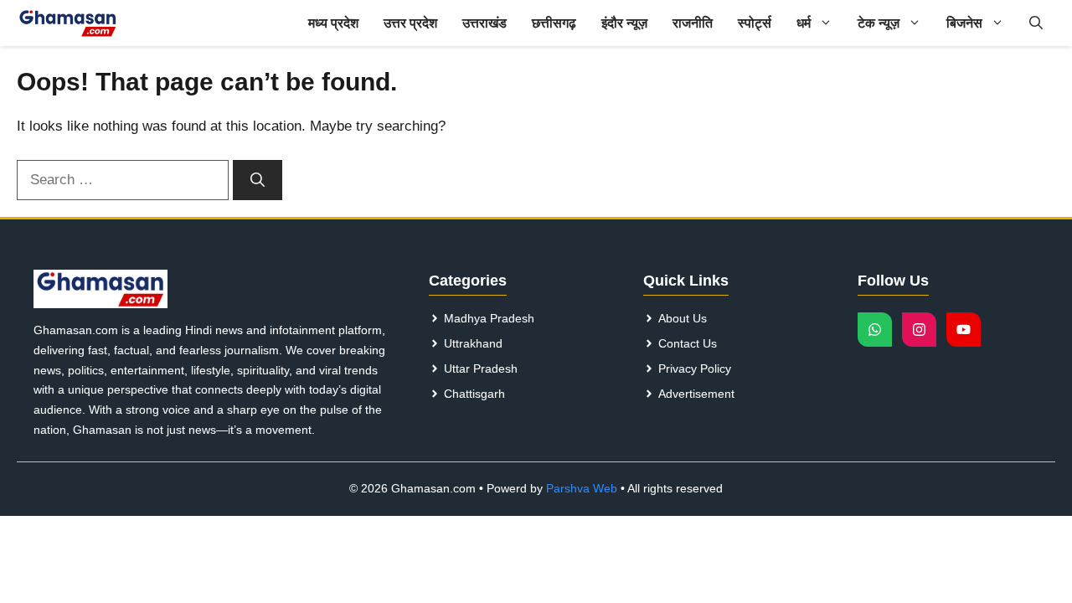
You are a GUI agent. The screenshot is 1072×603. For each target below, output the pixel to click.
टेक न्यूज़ (878, 23)
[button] (1036, 23)
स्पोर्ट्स (754, 23)
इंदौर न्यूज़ (624, 23)
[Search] (257, 180)
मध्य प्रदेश (333, 23)
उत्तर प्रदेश (410, 23)
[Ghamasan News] (68, 23)
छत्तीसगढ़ (554, 23)
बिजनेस (964, 23)
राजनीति (693, 23)
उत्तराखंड (484, 23)
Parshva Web (581, 488)
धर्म (803, 23)
